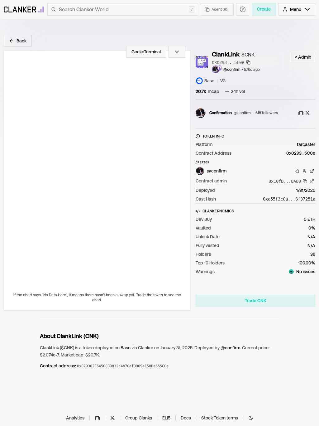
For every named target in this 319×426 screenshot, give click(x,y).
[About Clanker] (242, 9)
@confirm (231, 69)
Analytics (75, 417)
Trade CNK (255, 300)
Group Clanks (138, 417)
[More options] (177, 52)
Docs (186, 417)
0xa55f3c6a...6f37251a (289, 198)
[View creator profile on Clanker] (304, 170)
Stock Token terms (219, 417)
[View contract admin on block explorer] (311, 181)
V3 (223, 80)
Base (126, 347)
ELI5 (166, 417)
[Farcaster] (97, 417)
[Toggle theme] (250, 417)
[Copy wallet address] (296, 170)
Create (264, 9)
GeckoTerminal (146, 51)
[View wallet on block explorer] (311, 170)
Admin (304, 57)
